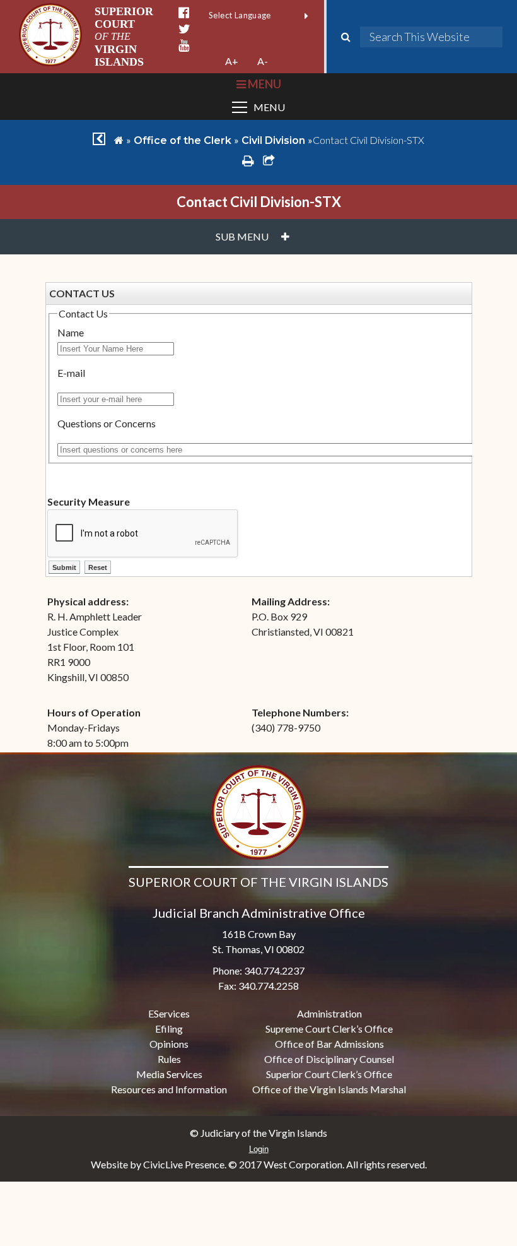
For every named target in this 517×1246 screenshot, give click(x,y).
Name (70, 332)
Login (259, 1149)
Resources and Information (169, 1089)
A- (262, 61)
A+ (231, 61)
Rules (169, 1059)
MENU (263, 84)
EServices (169, 1013)
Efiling (169, 1029)
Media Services (169, 1074)
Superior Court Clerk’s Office (329, 1074)
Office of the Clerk (182, 140)
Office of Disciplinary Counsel (329, 1059)
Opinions (169, 1044)
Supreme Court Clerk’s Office (329, 1029)
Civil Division (273, 140)
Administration (329, 1013)
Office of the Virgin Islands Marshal (329, 1089)
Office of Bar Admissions (329, 1044)
